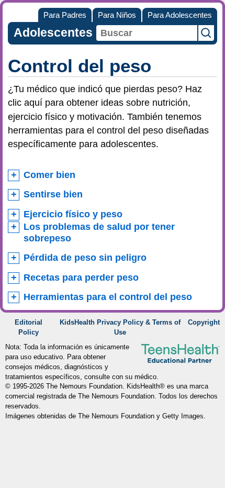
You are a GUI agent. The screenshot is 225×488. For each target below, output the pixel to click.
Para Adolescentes (180, 14)
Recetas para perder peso (81, 277)
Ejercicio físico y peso (73, 214)
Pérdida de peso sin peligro (85, 257)
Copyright (204, 322)
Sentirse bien (53, 194)
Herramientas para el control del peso (108, 297)
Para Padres (64, 14)
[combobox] (146, 33)
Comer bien (49, 175)
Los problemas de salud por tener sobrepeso (99, 232)
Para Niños (117, 14)
